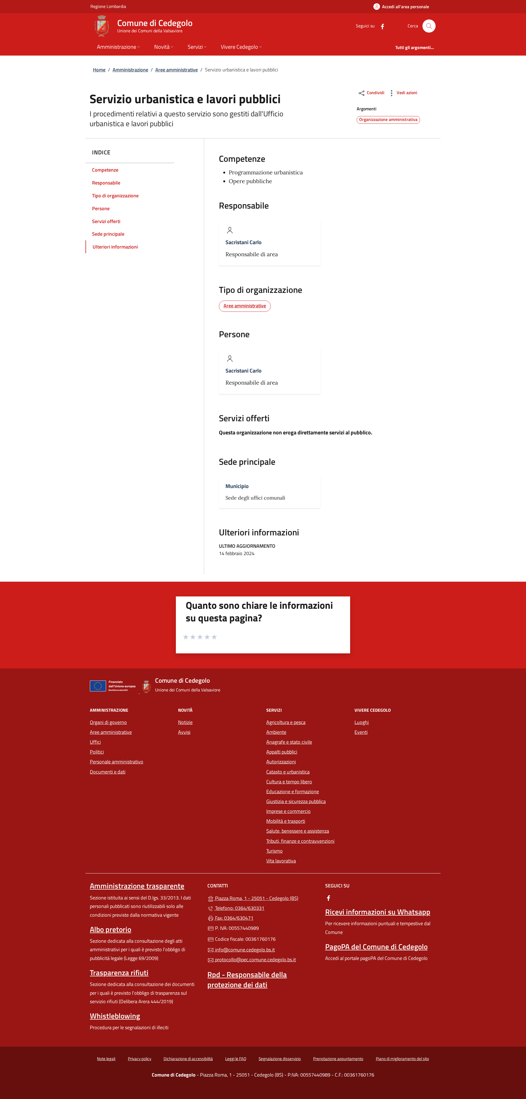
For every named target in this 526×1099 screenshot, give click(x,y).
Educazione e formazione (292, 791)
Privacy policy (139, 1058)
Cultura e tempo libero (289, 781)
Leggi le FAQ (235, 1058)
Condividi (375, 92)
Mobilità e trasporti (285, 821)
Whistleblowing (115, 1016)
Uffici (95, 742)
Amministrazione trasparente (137, 886)
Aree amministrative (176, 69)
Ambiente (276, 732)
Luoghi (362, 722)
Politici (97, 751)
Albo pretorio (110, 929)
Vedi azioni (406, 92)
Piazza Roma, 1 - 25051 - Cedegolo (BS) (266, 897)
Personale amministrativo (116, 761)
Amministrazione (130, 69)
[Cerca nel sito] (429, 26)
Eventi (361, 732)
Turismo (274, 851)
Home (99, 69)
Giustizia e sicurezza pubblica (296, 801)
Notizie (185, 722)
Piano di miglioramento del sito (402, 1058)
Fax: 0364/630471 (233, 918)
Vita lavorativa (281, 860)
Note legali (106, 1058)
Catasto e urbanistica (288, 771)
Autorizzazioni (281, 761)
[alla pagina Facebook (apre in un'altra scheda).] (380, 26)
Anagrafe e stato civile (289, 742)
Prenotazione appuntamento (338, 1058)
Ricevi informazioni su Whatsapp (377, 912)
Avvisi (184, 732)
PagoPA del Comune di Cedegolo (376, 946)
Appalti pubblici (281, 751)
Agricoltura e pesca (285, 722)
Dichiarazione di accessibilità (188, 1058)
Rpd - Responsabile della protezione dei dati (247, 979)
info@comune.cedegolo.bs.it (244, 949)
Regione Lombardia (108, 6)
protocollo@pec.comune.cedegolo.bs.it (255, 959)
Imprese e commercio (288, 811)
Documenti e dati (107, 771)
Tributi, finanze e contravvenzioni (300, 841)
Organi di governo (108, 722)
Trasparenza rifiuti (119, 972)
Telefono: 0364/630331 (239, 908)
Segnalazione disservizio (280, 1058)
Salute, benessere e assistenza (297, 831)
